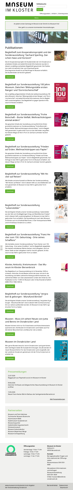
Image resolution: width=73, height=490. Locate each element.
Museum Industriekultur (16, 429)
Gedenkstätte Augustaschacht (18, 425)
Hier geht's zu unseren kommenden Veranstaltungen (36, 27)
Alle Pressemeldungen (57, 399)
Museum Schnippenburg (16, 434)
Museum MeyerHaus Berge (17, 431)
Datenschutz (63, 485)
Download (10, 77)
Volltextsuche (41, 4)
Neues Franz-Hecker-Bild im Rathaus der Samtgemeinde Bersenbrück (31, 394)
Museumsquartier (14, 423)
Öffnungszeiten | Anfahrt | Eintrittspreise (54, 14)
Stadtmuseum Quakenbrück (17, 421)
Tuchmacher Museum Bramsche (19, 416)
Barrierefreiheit (52, 485)
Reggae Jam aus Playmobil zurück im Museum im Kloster (27, 378)
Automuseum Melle (14, 419)
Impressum (64, 487)
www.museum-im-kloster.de (14, 485)
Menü (36, 18)
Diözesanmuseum (14, 427)
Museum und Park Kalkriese (17, 414)
